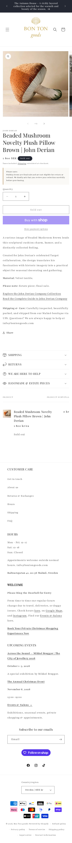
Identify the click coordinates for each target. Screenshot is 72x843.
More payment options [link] (36, 229)
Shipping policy (57, 829)
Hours (11, 504)
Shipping (22, 163)
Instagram (20, 615)
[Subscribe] (60, 739)
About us (12, 487)
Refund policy (59, 823)
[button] (7, 30)
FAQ (9, 520)
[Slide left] (28, 124)
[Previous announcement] (7, 6)
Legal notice (25, 835)
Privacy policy (18, 829)
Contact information (45, 835)
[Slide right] (44, 124)
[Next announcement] (65, 6)
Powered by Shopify (39, 823)
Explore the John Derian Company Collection (32, 293)
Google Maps (54, 610)
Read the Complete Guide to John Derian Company (35, 298)
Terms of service (37, 829)
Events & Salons (51, 615)
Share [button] (9, 332)
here (37, 610)
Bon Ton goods (21, 823)
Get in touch (14, 479)
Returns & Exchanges (20, 495)
